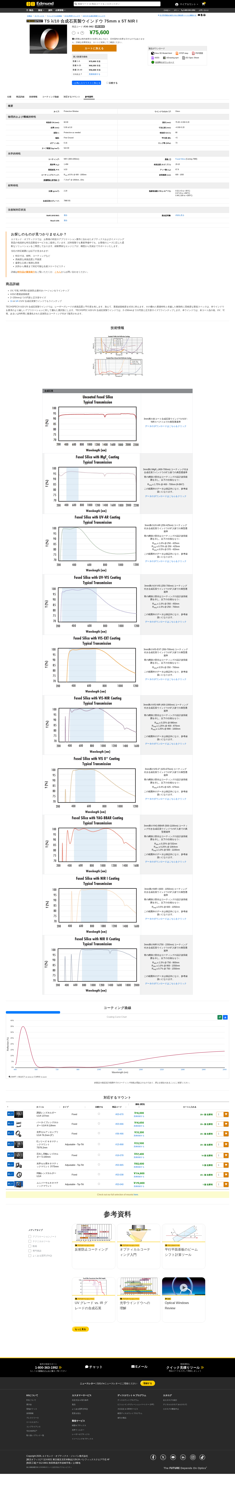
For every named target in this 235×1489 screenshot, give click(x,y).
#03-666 (119, 1124)
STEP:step (183, 53)
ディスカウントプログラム (128, 1400)
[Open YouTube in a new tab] (173, 1458)
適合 (65, 215)
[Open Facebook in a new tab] (153, 1458)
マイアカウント (188, 4)
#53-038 (119, 1175)
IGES (156, 58)
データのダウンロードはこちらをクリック (165, 426)
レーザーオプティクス (81, 1434)
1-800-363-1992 (189, 10)
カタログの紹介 (170, 1400)
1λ (11, 301)
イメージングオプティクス (82, 1439)
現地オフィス (31, 1409)
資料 (50, 10)
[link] (205, 2)
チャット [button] (96, 1367)
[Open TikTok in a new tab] (202, 1458)
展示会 (29, 1404)
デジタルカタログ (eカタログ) (175, 1404)
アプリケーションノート (45, 1236)
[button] (190, 10)
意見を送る (76, 1413)
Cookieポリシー (45, 1467)
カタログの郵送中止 (171, 1409)
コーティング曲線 (50, 96)
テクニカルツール (41, 1241)
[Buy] (226, 1114)
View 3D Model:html (163, 53)
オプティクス (39, 16)
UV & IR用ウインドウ (72, 16)
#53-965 (119, 1165)
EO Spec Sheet (192, 58)
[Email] (199, 15)
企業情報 (59, 10)
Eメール (141, 1366)
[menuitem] (33, 10)
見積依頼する (94, 74)
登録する (147, 1383)
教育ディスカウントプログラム (130, 1413)
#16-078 (119, 1155)
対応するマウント (72, 96)
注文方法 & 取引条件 (80, 1400)
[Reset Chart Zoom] (219, 1017)
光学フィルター (78, 1430)
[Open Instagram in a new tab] (193, 1458)
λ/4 (17, 301)
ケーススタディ (32, 1422)
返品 (73, 1404)
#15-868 (119, 1144)
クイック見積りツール (183, 1367)
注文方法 (56, 1467)
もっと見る (80, 1329)
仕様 (9, 96)
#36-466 (119, 1134)
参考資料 (89, 96)
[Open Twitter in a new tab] (163, 1458)
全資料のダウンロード (164, 62)
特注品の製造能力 (26, 272)
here (136, 1194)
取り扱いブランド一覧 (35, 1435)
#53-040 (119, 1184)
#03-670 (119, 1114)
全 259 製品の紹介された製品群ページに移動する (178, 15)
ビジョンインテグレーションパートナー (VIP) (136, 1404)
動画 (35, 1246)
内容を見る (179, 215)
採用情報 (29, 1413)
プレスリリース (32, 1418)
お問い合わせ (204, 10)
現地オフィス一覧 (45, 1371)
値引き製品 (122, 1418)
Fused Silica (180, 159)
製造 (40, 10)
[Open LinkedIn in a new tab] (183, 1458)
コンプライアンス (33, 1427)
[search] (117, 3)
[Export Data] (225, 1017)
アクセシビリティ (66, 1467)
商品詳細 (20, 96)
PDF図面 (199, 53)
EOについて (31, 1400)
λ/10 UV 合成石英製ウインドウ (94, 16)
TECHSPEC (31, 1431)
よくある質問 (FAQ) (42, 1255)
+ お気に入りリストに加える (86, 82)
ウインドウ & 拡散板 (54, 16)
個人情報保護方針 (32, 1467)
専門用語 (37, 1251)
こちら (58, 272)
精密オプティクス (79, 1425)
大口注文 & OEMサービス (128, 1409)
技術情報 (33, 96)
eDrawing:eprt (172, 58)
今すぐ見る (94, 1257)
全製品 (29, 16)
